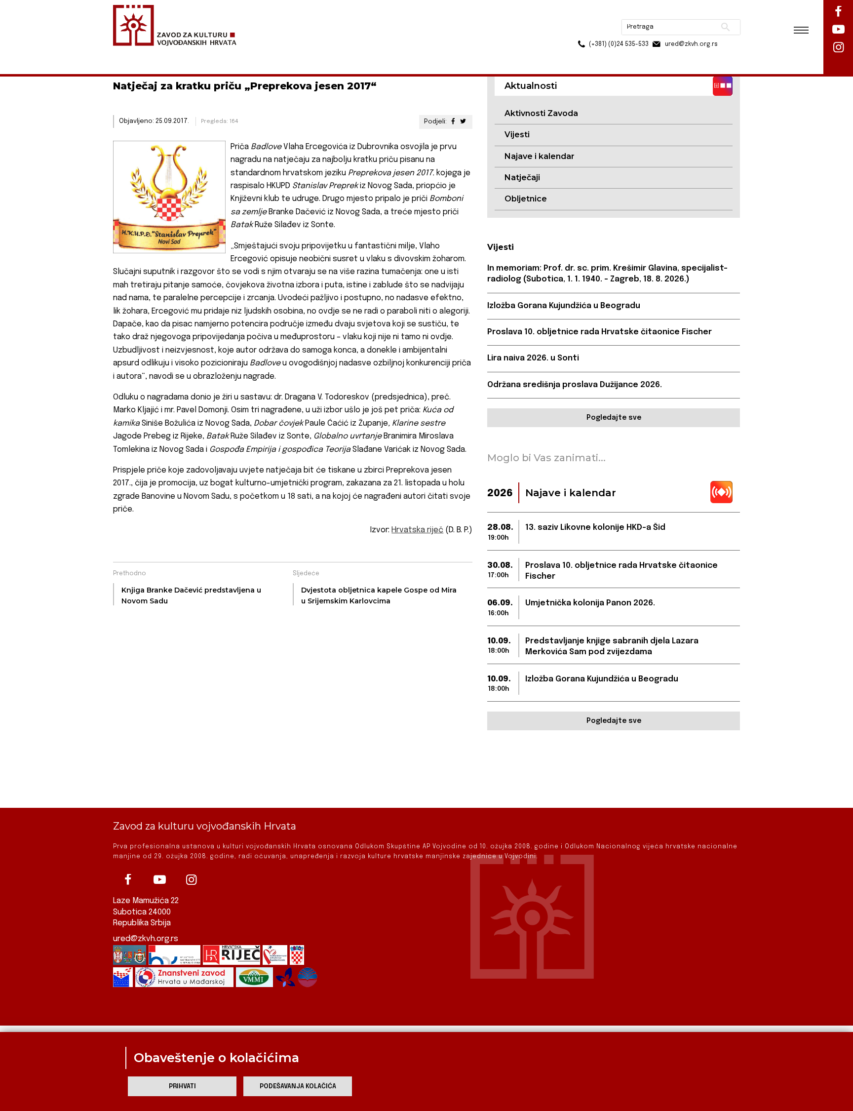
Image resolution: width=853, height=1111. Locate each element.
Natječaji (522, 177)
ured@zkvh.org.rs (145, 939)
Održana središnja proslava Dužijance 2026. (574, 385)
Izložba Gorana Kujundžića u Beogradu (563, 306)
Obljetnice (525, 198)
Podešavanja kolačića (298, 1086)
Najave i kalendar (539, 156)
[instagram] (191, 880)
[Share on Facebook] (452, 122)
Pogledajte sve (613, 417)
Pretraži (688, 12)
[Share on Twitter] (463, 122)
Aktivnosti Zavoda (541, 113)
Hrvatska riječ (417, 530)
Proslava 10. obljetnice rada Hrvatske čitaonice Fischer (599, 332)
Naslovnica (130, 53)
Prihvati (182, 1086)
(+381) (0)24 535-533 (581, 30)
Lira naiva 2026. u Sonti (533, 358)
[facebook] (128, 880)
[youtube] (159, 880)
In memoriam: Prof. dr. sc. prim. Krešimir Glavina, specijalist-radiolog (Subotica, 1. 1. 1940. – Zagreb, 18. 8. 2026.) (607, 273)
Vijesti (517, 134)
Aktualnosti (177, 53)
